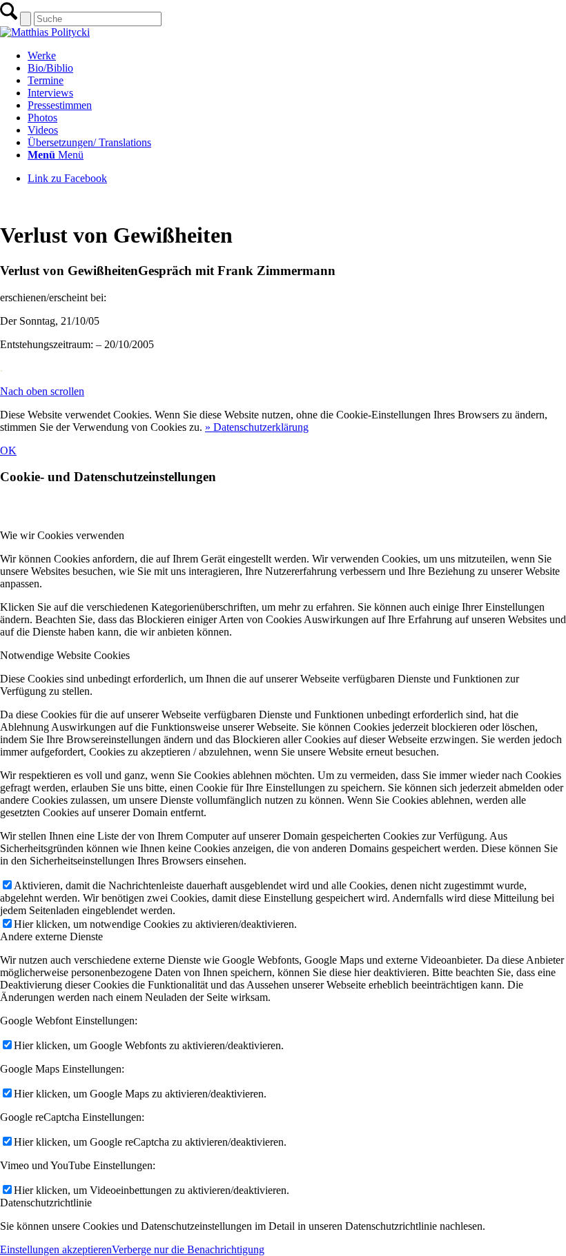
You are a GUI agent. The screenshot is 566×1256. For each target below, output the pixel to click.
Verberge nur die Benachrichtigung (188, 1249)
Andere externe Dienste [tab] (51, 936)
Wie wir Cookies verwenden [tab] (62, 535)
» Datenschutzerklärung (257, 427)
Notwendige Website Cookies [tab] (65, 655)
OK (8, 450)
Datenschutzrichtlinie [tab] (46, 1202)
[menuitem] (297, 56)
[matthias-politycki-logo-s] (45, 32)
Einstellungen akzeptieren (56, 1249)
